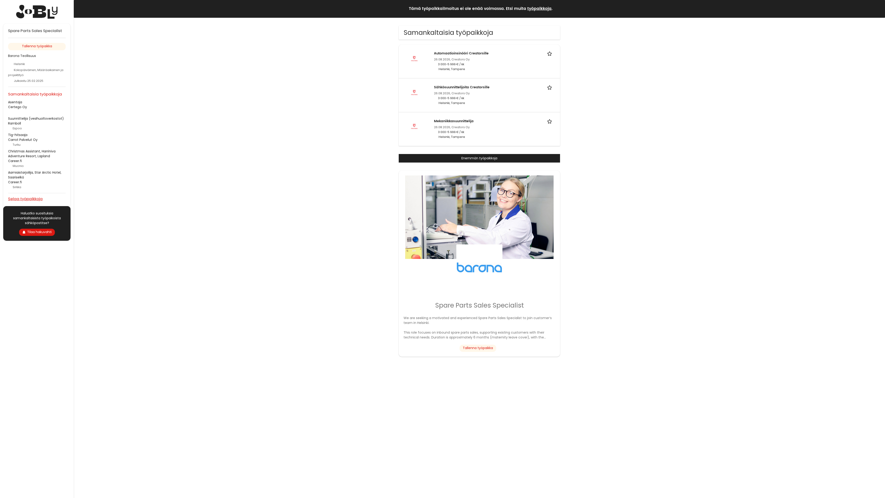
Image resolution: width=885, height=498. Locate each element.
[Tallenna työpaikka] (550, 53)
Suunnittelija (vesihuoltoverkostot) (36, 118)
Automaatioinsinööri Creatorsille (461, 53)
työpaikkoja (539, 9)
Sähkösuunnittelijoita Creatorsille (462, 87)
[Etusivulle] (37, 12)
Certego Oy (17, 107)
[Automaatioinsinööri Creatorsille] (414, 58)
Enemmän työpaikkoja (479, 158)
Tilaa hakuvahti (39, 232)
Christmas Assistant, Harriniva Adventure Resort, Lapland (32, 153)
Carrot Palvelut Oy (23, 139)
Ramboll (14, 123)
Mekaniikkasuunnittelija (454, 121)
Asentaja (15, 102)
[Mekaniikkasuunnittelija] (414, 126)
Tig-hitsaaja (17, 135)
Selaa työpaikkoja (25, 198)
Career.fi (15, 161)
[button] (878, 9)
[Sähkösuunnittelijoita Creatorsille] (414, 92)
